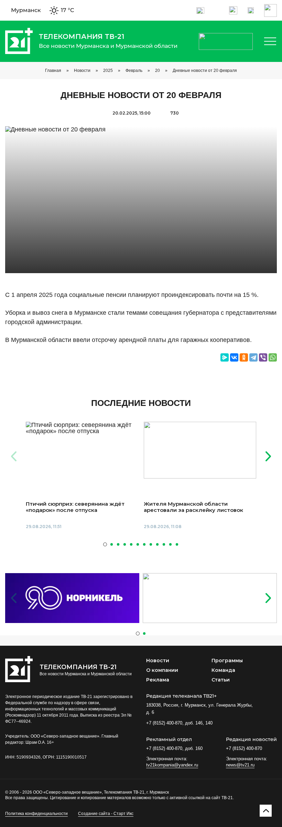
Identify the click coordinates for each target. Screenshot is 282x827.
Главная (53, 70)
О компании (162, 670)
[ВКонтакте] (234, 357)
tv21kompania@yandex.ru (172, 764)
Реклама (157, 680)
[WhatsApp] (273, 357)
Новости (82, 70)
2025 (108, 70)
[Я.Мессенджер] (224, 357)
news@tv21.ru (240, 764)
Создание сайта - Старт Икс (105, 813)
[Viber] (263, 357)
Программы (227, 660)
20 (157, 70)
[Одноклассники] (244, 357)
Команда (223, 670)
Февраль (134, 70)
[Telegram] (253, 357)
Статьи (220, 680)
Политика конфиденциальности (36, 813)
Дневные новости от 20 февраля (205, 70)
